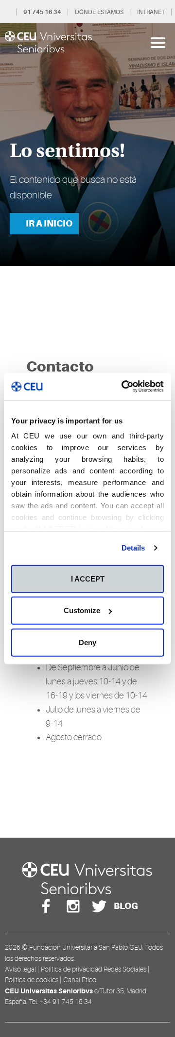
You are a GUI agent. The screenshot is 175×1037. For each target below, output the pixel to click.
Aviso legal (20, 969)
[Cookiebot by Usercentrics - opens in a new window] (123, 386)
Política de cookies (31, 980)
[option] (87, 144)
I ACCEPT (88, 578)
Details (133, 548)
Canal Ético (79, 980)
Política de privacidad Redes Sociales (93, 969)
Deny (87, 642)
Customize (82, 610)
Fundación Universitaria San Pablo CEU (85, 947)
